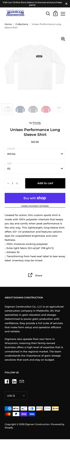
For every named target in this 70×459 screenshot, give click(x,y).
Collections (21, 24)
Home (8, 24)
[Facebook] (6, 381)
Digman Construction (37, 424)
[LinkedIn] (14, 381)
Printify (37, 122)
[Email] (21, 381)
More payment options (35, 206)
